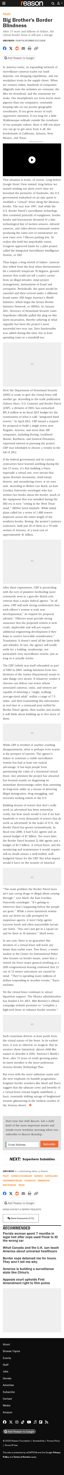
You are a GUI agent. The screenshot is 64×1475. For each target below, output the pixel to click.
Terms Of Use (11, 1445)
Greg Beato (8, 40)
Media (6, 1405)
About (6, 1344)
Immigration (44, 1180)
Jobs (5, 1371)
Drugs (21, 1185)
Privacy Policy (53, 1440)
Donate (7, 1378)
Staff (6, 1364)
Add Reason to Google (20, 58)
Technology (30, 1180)
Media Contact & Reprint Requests (22, 1209)
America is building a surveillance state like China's (28, 1270)
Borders (38, 1176)
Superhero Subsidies (32, 1159)
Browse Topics (11, 1351)
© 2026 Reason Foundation (17, 1440)
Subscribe (49, 1144)
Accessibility (39, 1440)
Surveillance (51, 1176)
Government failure (12, 1180)
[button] (60, 3)
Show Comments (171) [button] (22, 1218)
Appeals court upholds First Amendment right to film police (26, 1281)
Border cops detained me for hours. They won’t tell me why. (30, 1260)
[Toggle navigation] (4, 3)
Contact (7, 1398)
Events (7, 1358)
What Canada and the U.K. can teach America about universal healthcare (31, 1249)
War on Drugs (9, 1185)
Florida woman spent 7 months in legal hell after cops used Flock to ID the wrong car (30, 1237)
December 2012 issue (35, 40)
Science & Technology (21, 1176)
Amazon (7, 1412)
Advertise (8, 1385)
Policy (6, 14)
